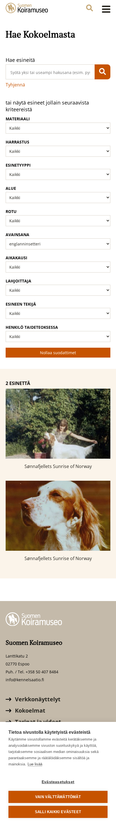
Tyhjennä (15, 85)
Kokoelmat (29, 710)
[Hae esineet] (102, 71)
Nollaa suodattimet (58, 352)
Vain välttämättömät (58, 797)
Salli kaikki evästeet (58, 812)
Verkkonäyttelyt (37, 699)
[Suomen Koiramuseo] (27, 9)
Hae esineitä (20, 59)
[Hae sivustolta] (89, 8)
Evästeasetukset (58, 782)
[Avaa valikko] (104, 9)
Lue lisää (35, 764)
